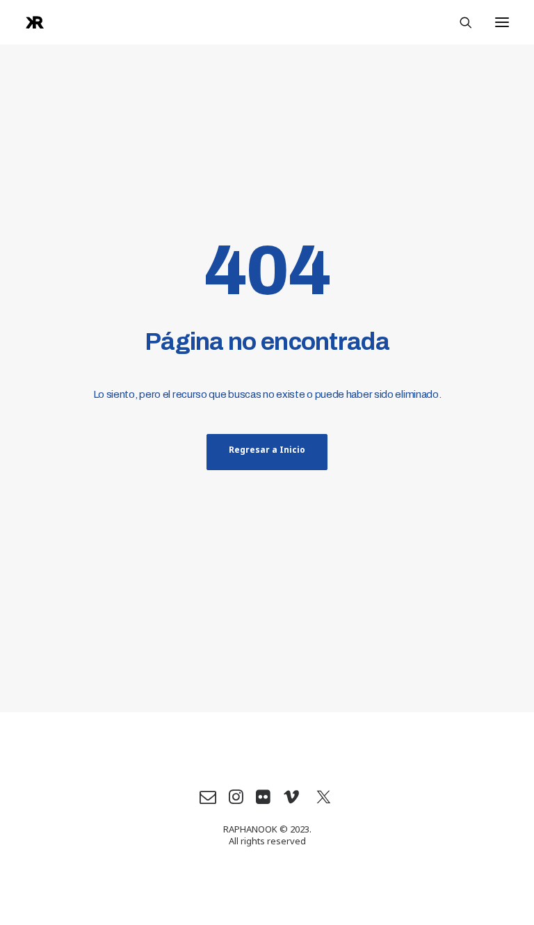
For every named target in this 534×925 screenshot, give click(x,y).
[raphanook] (34, 22)
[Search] (459, 22)
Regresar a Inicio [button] (267, 452)
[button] (502, 22)
